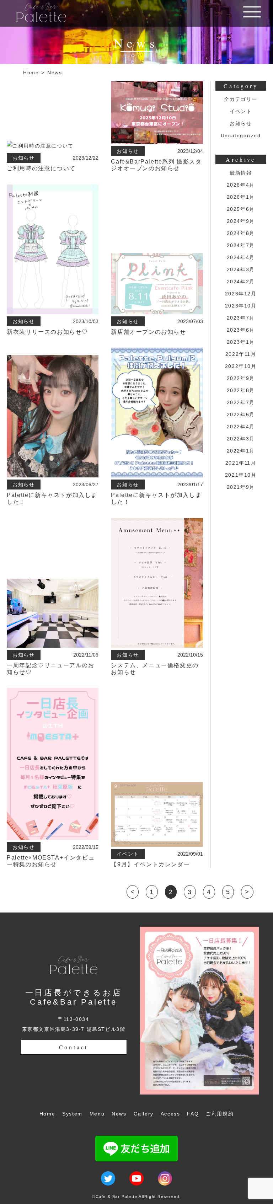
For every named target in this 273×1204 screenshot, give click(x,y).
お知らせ (241, 123)
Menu (97, 1114)
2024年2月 (241, 281)
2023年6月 (241, 330)
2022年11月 (240, 354)
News (54, 72)
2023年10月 (241, 306)
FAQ (193, 1114)
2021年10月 (241, 475)
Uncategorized (241, 135)
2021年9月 (241, 487)
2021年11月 (240, 463)
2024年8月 (241, 233)
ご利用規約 (220, 1114)
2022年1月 (241, 451)
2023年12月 (241, 293)
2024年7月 (241, 245)
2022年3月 (241, 439)
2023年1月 (241, 342)
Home (31, 72)
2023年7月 (241, 318)
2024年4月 (241, 257)
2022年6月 (241, 414)
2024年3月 (241, 269)
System (72, 1114)
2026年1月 (241, 197)
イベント (241, 111)
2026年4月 (241, 185)
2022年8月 (241, 390)
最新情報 (241, 173)
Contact (74, 1047)
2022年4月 (241, 426)
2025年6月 (241, 209)
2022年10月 (241, 366)
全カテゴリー (240, 99)
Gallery (144, 1114)
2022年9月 (241, 378)
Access (170, 1114)
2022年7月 (241, 402)
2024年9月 (241, 221)
